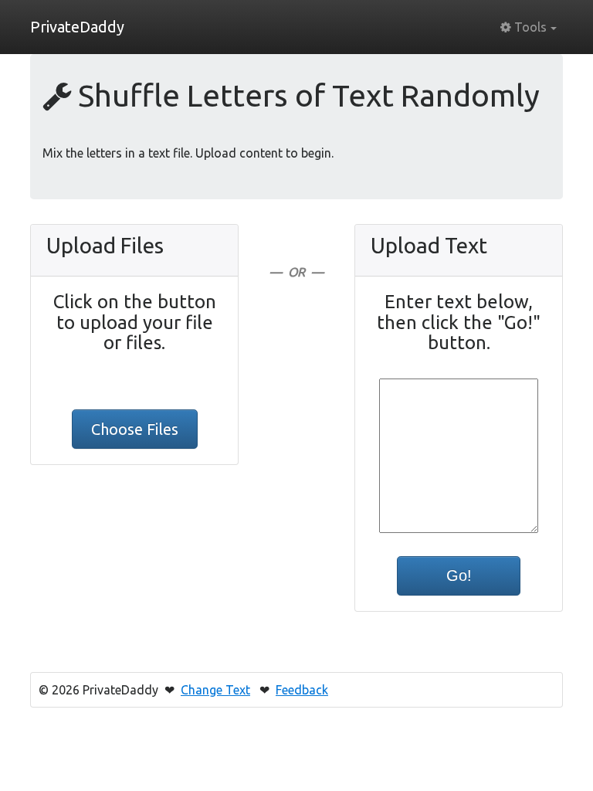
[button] (528, 27)
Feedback (302, 690)
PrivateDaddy (77, 27)
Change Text (215, 690)
